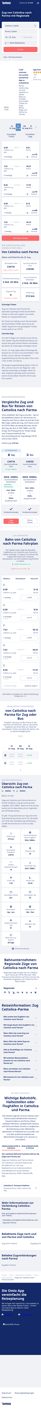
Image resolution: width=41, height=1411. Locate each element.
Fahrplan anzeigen (11, 298)
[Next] (35, 127)
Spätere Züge (30, 686)
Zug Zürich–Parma (9, 1243)
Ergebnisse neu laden (19, 569)
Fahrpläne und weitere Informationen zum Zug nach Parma (20, 1221)
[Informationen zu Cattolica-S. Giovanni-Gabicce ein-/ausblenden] (36, 1188)
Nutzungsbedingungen (24, 1393)
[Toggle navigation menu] (38, 3)
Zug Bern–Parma (9, 1265)
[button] (12, 37)
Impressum (6, 1393)
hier (25, 696)
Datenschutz (7, 1397)
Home (4, 1275)
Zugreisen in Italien (23, 1275)
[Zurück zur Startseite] (6, 3)
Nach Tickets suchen (10, 270)
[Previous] (5, 747)
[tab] (11, 135)
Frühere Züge (11, 686)
